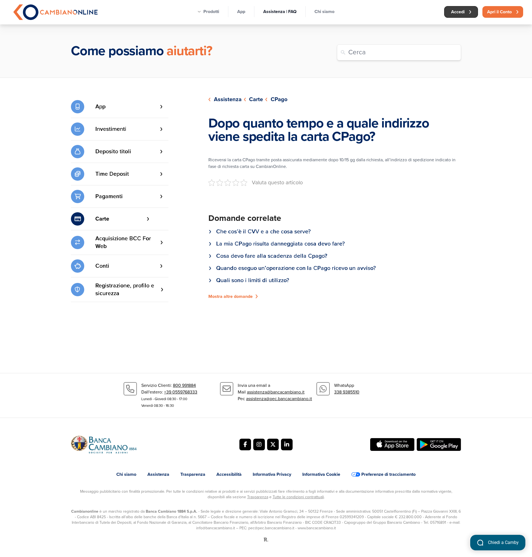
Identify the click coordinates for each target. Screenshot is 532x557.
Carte (256, 99)
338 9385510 (346, 392)
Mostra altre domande (230, 296)
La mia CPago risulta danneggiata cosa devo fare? (280, 244)
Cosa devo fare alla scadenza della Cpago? (271, 256)
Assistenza (228, 99)
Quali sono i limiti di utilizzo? (252, 280)
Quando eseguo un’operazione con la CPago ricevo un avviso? (296, 268)
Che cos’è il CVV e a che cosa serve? (263, 231)
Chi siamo (324, 11)
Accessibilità (229, 474)
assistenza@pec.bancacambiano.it (279, 399)
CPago (279, 99)
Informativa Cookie (321, 474)
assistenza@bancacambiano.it (276, 392)
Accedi (458, 12)
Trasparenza (192, 474)
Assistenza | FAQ (279, 11)
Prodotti (211, 11)
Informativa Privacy (272, 474)
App (241, 11)
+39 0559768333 (180, 392)
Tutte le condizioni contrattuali (298, 497)
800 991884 (184, 385)
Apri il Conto (499, 12)
